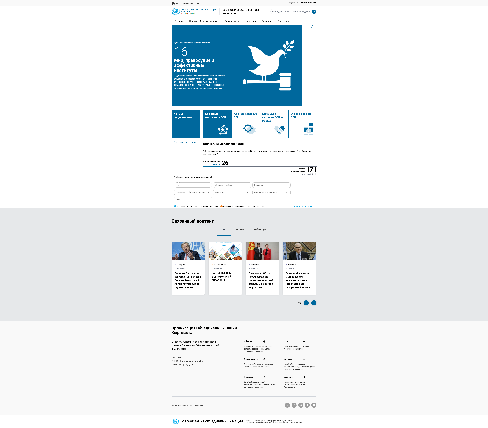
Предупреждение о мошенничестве (279, 421)
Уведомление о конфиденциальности (259, 422)
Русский (312, 2)
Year (178, 183)
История (240, 229)
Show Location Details (303, 206)
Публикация (260, 229)
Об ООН (248, 341)
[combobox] (193, 185)
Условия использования (293, 422)
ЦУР (286, 341)
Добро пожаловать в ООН (187, 4)
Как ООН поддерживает (183, 115)
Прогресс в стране (185, 142)
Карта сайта (278, 422)
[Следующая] (313, 302)
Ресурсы (248, 377)
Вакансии (288, 377)
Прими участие (251, 359)
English (292, 2)
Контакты (248, 421)
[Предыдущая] (306, 302)
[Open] (247, 185)
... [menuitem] (178, 185)
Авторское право (259, 421)
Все (224, 229)
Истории (288, 359)
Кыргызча (302, 2)
